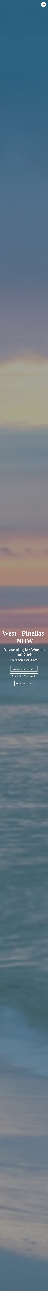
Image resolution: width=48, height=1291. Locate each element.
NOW (34, 659)
